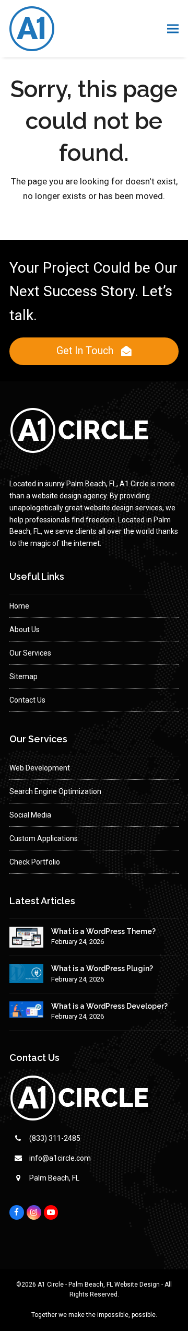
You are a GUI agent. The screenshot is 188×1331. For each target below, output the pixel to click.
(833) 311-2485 (54, 1138)
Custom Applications (43, 838)
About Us (24, 629)
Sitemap (23, 676)
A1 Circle (51, 1284)
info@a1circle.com (60, 1158)
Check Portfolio (34, 862)
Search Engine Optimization (55, 791)
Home (19, 606)
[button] (173, 29)
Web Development (39, 768)
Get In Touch (84, 351)
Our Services (30, 653)
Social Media (30, 815)
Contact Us (27, 700)
